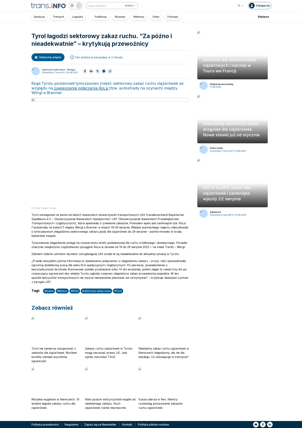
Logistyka (77, 16)
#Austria (49, 290)
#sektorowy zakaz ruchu (96, 290)
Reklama (263, 16)
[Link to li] (270, 424)
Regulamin (71, 424)
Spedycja (39, 16)
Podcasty (172, 16)
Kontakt (127, 424)
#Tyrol (118, 290)
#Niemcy (62, 290)
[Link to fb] (263, 424)
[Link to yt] (256, 424)
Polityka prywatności (45, 424)
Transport (58, 16)
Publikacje (101, 16)
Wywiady (120, 16)
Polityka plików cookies (153, 424)
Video (155, 16)
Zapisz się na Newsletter (100, 424)
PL (239, 5)
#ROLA (75, 290)
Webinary (138, 16)
